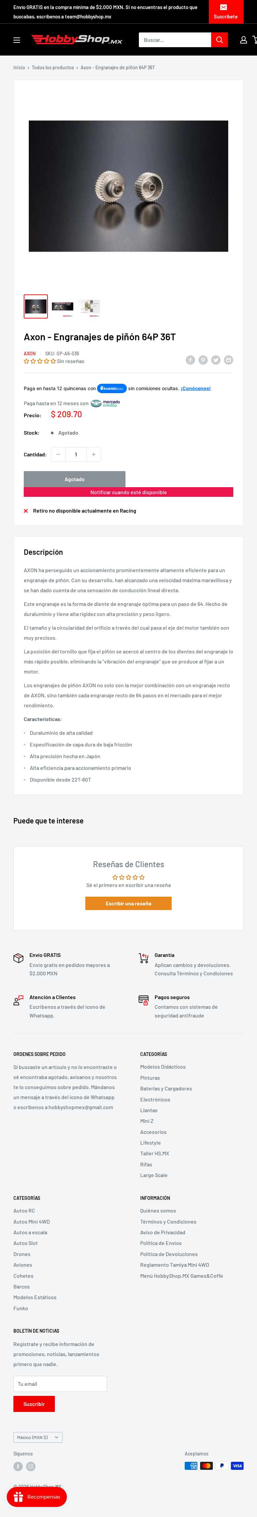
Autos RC (24, 1210)
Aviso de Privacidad (162, 1232)
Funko (20, 1308)
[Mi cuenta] (243, 39)
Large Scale (154, 1175)
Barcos (21, 1286)
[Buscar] (219, 39)
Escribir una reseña (128, 903)
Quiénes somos (158, 1210)
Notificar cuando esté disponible (128, 492)
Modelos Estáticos (35, 1297)
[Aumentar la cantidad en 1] (94, 454)
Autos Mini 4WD (31, 1221)
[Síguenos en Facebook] (18, 1466)
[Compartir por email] (228, 359)
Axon (29, 353)
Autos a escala (30, 1232)
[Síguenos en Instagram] (30, 1466)
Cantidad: (35, 454)
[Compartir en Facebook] (190, 359)
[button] (40, 361)
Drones (21, 1254)
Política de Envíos (161, 1243)
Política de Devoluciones (169, 1254)
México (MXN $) (32, 1437)
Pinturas (150, 1077)
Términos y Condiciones (168, 1221)
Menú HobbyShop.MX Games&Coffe (181, 1275)
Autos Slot (25, 1243)
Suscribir (34, 1404)
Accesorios (153, 1132)
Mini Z (147, 1121)
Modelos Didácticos (163, 1066)
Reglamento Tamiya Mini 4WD (174, 1264)
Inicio (19, 67)
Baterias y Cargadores (166, 1088)
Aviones (22, 1264)
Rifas (146, 1164)
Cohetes (23, 1275)
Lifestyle (150, 1142)
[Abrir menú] (16, 40)
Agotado (75, 479)
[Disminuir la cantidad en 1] (58, 454)
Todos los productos (53, 67)
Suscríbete (226, 16)
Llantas (149, 1110)
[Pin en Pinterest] (203, 359)
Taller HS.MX (154, 1153)
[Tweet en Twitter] (216, 359)
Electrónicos (155, 1099)
